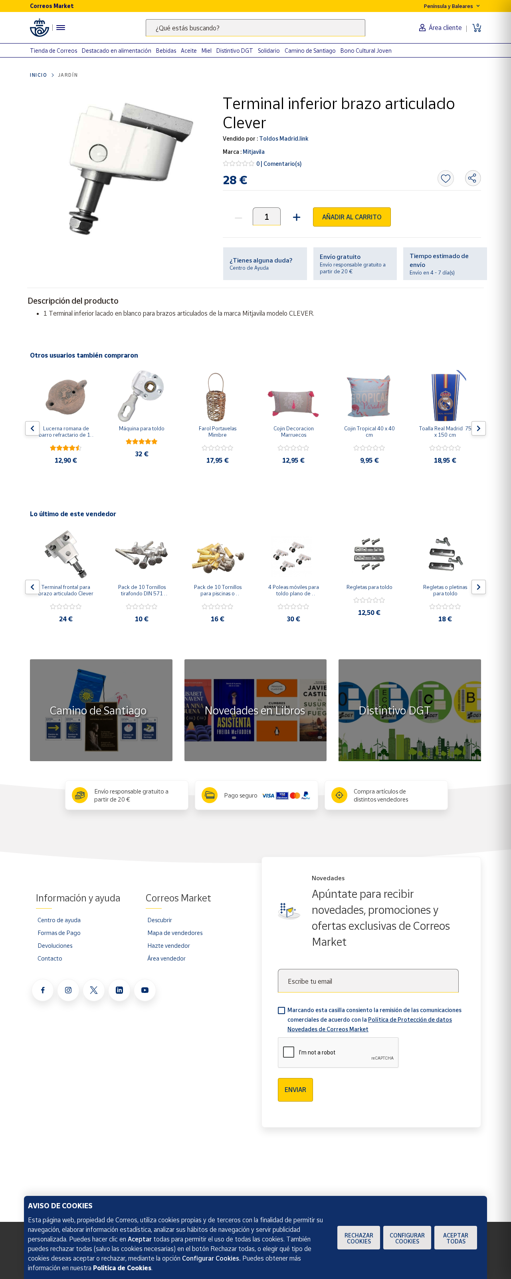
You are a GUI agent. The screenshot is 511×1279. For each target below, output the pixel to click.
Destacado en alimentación (116, 50)
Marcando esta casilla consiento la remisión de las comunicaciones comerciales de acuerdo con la (374, 1019)
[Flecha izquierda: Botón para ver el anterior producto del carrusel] (32, 428)
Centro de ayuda (59, 919)
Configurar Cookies (407, 1238)
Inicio (39, 75)
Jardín (68, 75)
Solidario (269, 50)
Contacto (50, 958)
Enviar (295, 1090)
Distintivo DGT (234, 50)
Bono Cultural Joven (366, 50)
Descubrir (159, 919)
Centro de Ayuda (249, 268)
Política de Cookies (122, 1268)
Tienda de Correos (53, 50)
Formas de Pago (59, 932)
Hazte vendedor (168, 945)
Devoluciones (55, 945)
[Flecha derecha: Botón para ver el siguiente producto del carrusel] (478, 428)
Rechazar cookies (359, 1238)
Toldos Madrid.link (283, 138)
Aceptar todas (455, 1238)
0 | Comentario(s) (279, 163)
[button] (296, 216)
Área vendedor (166, 958)
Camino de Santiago (310, 50)
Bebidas (166, 50)
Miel (207, 50)
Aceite (189, 50)
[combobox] (255, 27)
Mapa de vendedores (174, 932)
